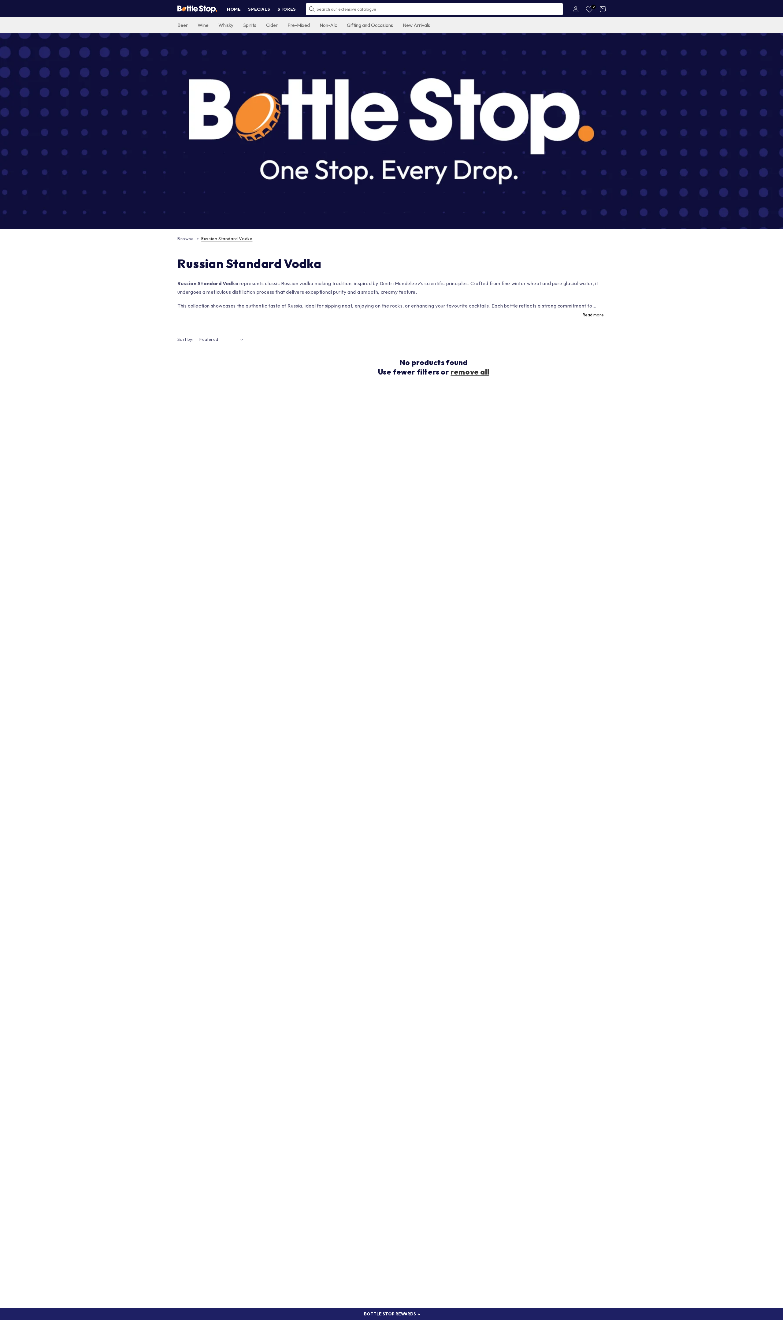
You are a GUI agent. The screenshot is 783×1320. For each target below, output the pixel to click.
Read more (593, 315)
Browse (185, 238)
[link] (391, 131)
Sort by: (185, 339)
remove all (470, 371)
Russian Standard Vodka (226, 238)
